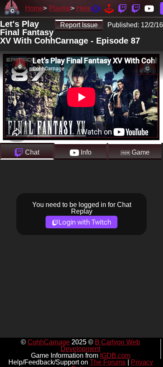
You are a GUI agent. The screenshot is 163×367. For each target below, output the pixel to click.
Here (83, 8)
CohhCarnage (49, 342)
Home (34, 8)
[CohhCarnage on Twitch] (122, 8)
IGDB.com (115, 355)
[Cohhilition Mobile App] (95, 8)
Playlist (60, 8)
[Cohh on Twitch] (135, 8)
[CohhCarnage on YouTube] (149, 8)
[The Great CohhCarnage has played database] (109, 8)
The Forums (108, 362)
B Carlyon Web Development (100, 345)
